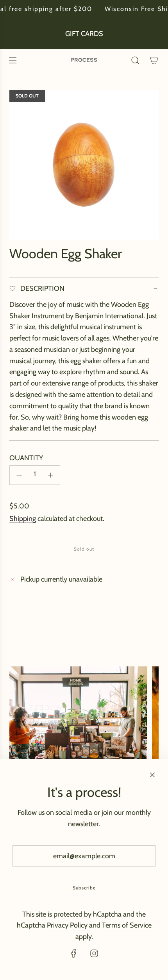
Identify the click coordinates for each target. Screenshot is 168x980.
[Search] (135, 60)
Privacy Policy (67, 925)
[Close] (152, 775)
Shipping (22, 518)
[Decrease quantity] (19, 475)
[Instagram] (94, 953)
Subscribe (84, 887)
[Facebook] (73, 953)
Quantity (26, 458)
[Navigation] (12, 60)
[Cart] (154, 60)
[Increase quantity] (50, 475)
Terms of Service (127, 925)
